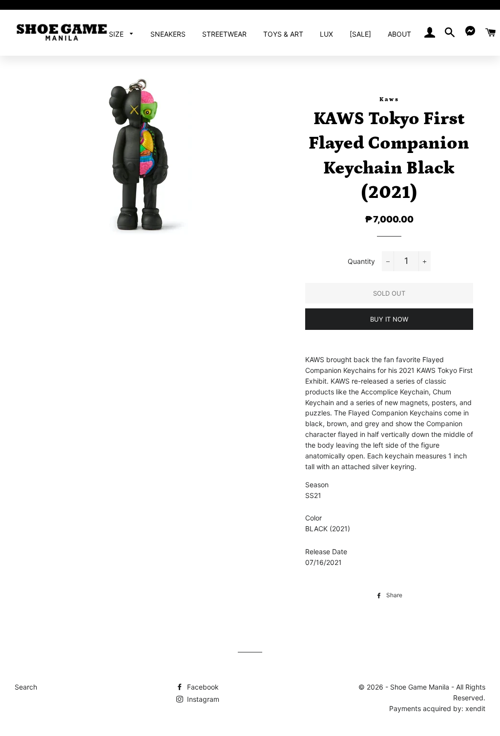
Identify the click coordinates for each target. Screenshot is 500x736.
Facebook (202, 687)
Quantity (361, 261)
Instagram (202, 699)
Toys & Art (283, 34)
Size (117, 34)
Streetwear (224, 34)
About (399, 34)
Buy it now (389, 319)
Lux (326, 34)
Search (26, 687)
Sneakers (168, 34)
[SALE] (360, 34)
